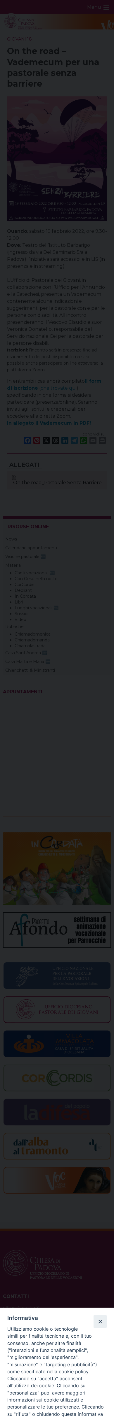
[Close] (100, 1321)
